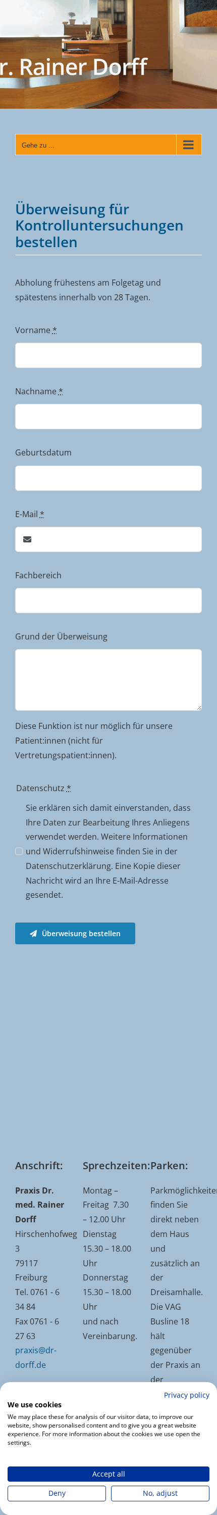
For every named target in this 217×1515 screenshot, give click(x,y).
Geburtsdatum (43, 452)
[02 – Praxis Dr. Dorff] (108, 54)
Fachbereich (38, 575)
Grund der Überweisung (61, 636)
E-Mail (29, 514)
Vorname (36, 330)
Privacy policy (186, 1395)
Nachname (39, 391)
